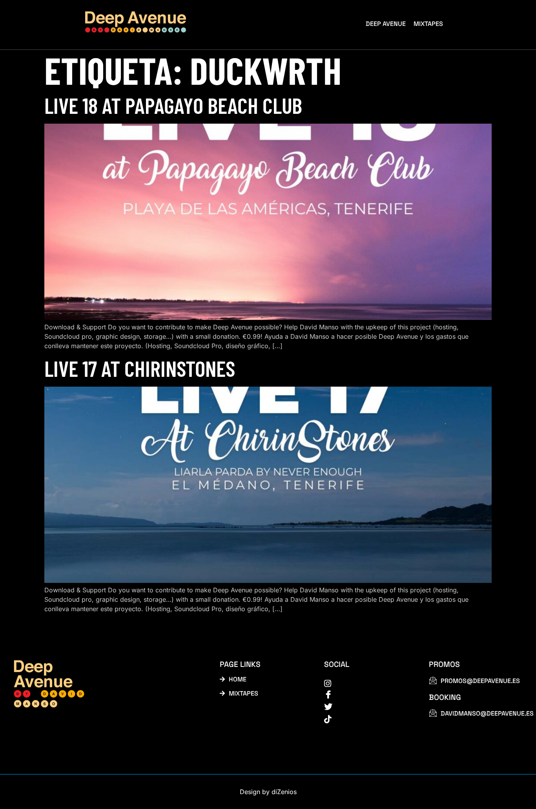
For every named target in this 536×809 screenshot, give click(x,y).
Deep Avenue (386, 24)
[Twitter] (367, 707)
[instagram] (367, 683)
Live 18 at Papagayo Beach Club (173, 105)
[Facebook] (367, 695)
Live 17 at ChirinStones (139, 368)
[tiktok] (367, 718)
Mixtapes (428, 24)
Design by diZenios (268, 792)
